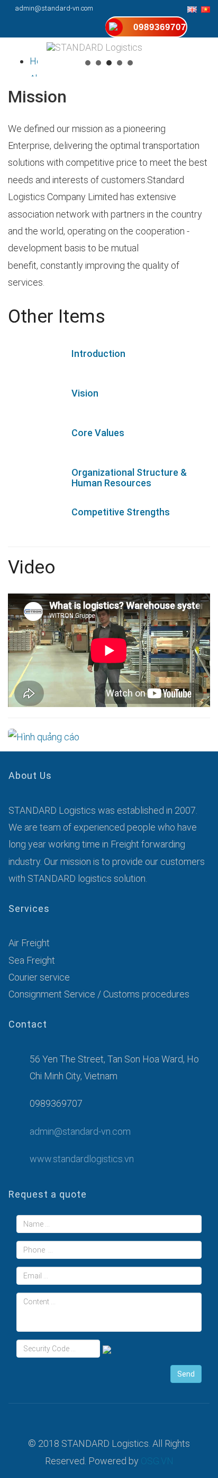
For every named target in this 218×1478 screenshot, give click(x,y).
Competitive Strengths (120, 511)
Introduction (98, 353)
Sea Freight (31, 960)
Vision (84, 393)
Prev (13, 77)
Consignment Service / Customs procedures (98, 994)
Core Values (97, 432)
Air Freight (29, 942)
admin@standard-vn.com (54, 8)
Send (186, 1374)
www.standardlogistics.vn (82, 1158)
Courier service (39, 977)
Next (204, 77)
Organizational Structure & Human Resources (129, 477)
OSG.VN (157, 1460)
